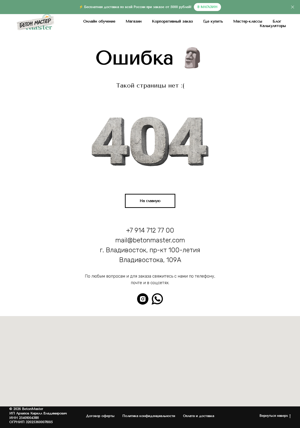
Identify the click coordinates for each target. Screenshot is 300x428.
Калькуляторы (273, 25)
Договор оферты (100, 416)
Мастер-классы (247, 21)
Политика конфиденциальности (148, 416)
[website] (157, 299)
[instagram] (142, 299)
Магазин (134, 21)
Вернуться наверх (273, 416)
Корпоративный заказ (172, 21)
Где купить (213, 21)
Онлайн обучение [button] (99, 21)
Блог (277, 21)
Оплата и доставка (198, 416)
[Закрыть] (292, 7)
